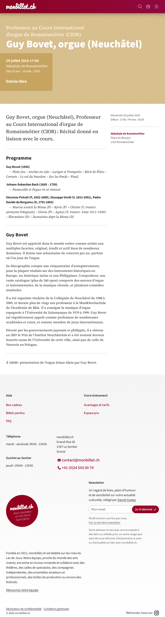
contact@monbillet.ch (81, 460)
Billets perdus (15, 413)
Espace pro (91, 413)
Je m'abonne (143, 509)
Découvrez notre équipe (22, 590)
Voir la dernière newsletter (104, 523)
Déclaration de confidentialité (23, 609)
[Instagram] (156, 613)
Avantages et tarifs (96, 405)
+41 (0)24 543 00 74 (78, 468)
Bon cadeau (14, 405)
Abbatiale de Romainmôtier (128, 134)
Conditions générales (56, 609)
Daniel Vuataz (127, 500)
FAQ (8, 421)
